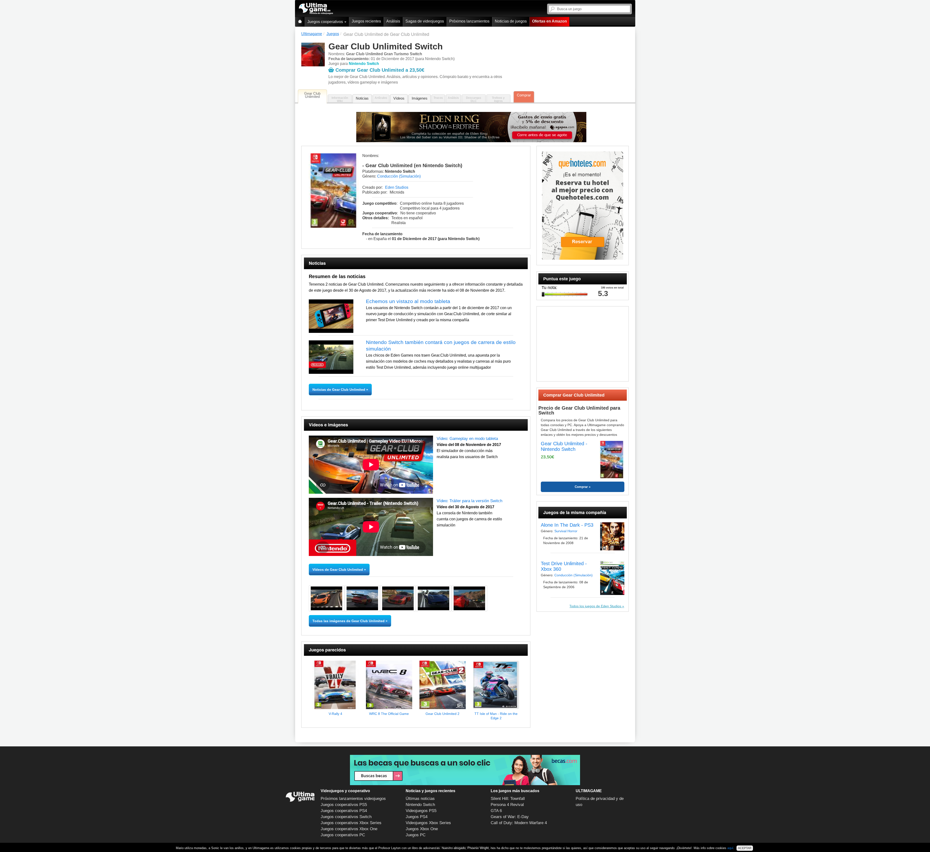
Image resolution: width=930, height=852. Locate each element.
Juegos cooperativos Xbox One (349, 829)
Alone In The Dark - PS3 (567, 525)
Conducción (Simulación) (399, 176)
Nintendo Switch (420, 804)
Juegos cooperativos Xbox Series (351, 823)
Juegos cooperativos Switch (346, 816)
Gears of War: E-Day (510, 816)
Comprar (524, 95)
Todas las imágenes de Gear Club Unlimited (348, 621)
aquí (730, 848)
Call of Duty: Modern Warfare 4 (519, 823)
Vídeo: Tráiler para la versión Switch (469, 501)
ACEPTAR (745, 848)
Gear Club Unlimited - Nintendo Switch (564, 446)
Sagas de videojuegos (424, 21)
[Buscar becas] (465, 770)
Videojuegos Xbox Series (428, 823)
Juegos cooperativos (325, 22)
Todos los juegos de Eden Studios (595, 606)
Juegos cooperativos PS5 (344, 804)
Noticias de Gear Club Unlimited (339, 389)
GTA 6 (496, 810)
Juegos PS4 (416, 816)
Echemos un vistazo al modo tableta (408, 301)
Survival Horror (565, 531)
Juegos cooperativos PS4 (344, 810)
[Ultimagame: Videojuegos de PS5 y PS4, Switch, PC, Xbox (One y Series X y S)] (316, 9)
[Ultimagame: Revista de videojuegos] (299, 21)
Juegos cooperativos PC (343, 835)
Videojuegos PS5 (421, 810)
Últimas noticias (420, 798)
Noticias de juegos (511, 21)
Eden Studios (396, 187)
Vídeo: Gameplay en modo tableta (467, 438)
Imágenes (419, 98)
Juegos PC (416, 835)
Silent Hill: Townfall (508, 798)
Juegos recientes (366, 21)
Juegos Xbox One (422, 829)
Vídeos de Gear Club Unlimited (337, 569)
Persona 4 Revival (507, 804)
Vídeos (398, 98)
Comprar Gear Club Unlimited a (379, 70)
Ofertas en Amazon (549, 21)
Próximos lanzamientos (469, 21)
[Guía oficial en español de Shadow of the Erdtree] (471, 127)
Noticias (362, 98)
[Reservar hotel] (582, 205)
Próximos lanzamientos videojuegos (353, 798)
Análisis (393, 21)
